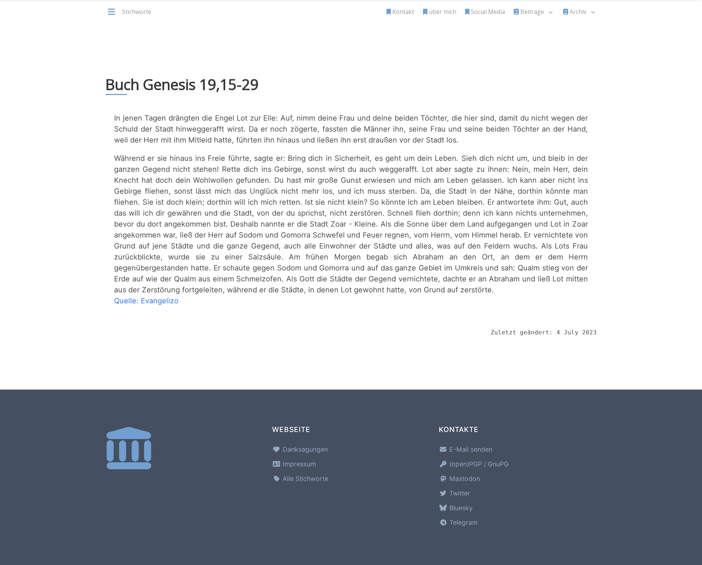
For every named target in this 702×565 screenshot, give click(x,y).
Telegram (463, 522)
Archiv (578, 12)
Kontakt (403, 12)
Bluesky (460, 508)
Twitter (459, 493)
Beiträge (532, 12)
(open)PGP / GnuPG (478, 464)
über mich (442, 12)
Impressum (298, 464)
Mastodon (464, 478)
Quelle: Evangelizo (146, 300)
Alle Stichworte (304, 478)
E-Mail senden (470, 449)
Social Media (488, 12)
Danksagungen (304, 449)
